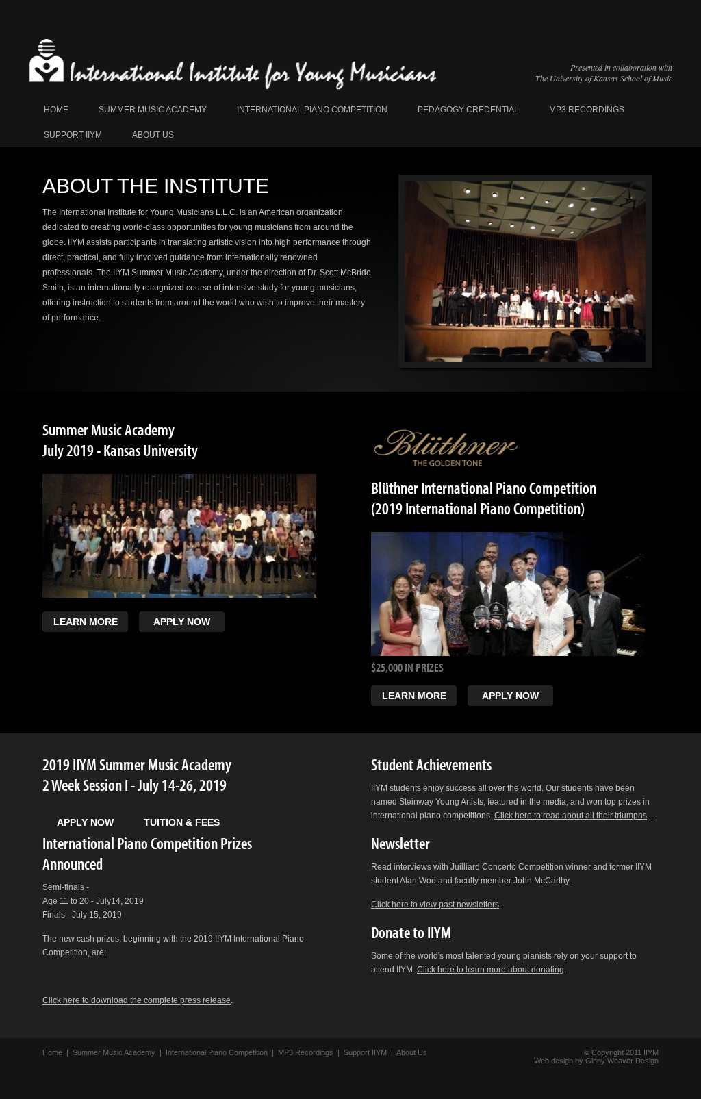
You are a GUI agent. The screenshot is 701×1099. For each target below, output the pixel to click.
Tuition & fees (182, 822)
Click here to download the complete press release (136, 1000)
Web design (553, 1061)
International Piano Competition (312, 109)
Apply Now (181, 621)
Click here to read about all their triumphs (570, 815)
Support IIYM (73, 135)
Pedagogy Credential (468, 109)
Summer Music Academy (153, 109)
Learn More (85, 621)
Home (56, 109)
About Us (153, 135)
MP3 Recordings (586, 109)
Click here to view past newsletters (435, 904)
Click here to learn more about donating (490, 969)
